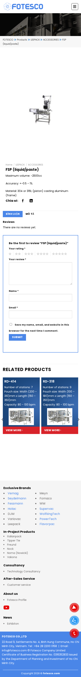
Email (13, 307)
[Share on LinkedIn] (31, 200)
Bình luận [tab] (13, 213)
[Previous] (3, 427)
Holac (12, 509)
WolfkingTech (50, 514)
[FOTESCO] (23, 6)
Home (9, 164)
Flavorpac (47, 524)
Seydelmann (17, 498)
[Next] (78, 427)
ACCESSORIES (35, 164)
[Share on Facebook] (23, 200)
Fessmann (15, 503)
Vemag (15, 493)
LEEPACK (20, 164)
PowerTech (48, 519)
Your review (17, 259)
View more (13, 430)
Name (14, 291)
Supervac (47, 509)
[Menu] (74, 6)
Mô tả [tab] (30, 213)
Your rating (17, 248)
